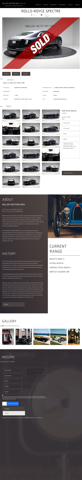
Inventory (53, 4)
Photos (16, 74)
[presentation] (3, 44)
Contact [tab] (25, 74)
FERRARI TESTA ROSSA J (60, 267)
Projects (38, 4)
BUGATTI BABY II (57, 258)
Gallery (70, 4)
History (45, 4)
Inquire (77, 4)
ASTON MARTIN (56, 263)
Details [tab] (6, 74)
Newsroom (62, 4)
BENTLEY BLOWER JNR (59, 271)
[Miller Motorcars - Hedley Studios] (14, 4)
